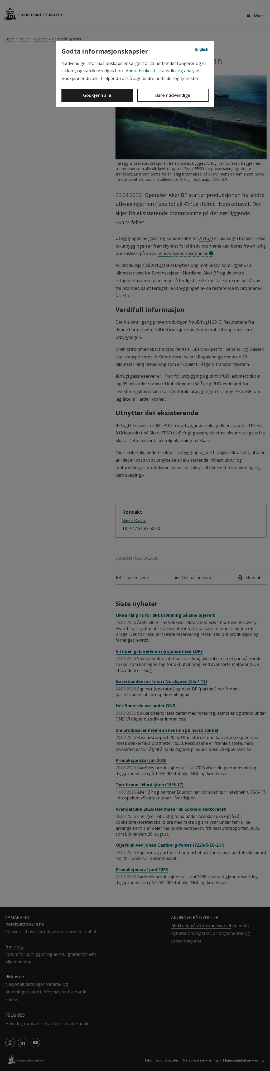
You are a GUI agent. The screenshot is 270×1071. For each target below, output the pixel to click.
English (201, 49)
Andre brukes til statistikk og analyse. (163, 71)
